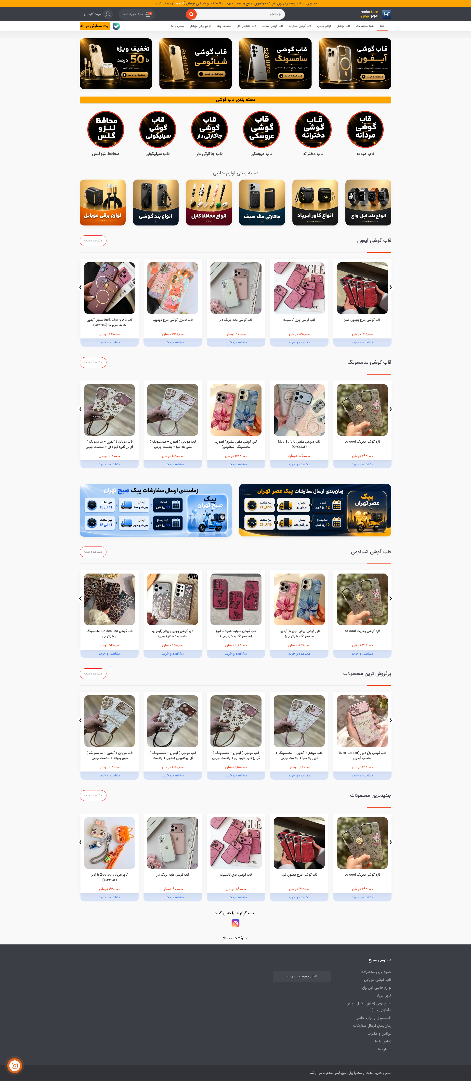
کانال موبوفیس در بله (302, 976)
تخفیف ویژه (224, 26)
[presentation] (391, 287)
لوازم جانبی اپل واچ (376, 988)
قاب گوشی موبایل (377, 980)
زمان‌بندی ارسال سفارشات (372, 1026)
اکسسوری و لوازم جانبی (373, 1018)
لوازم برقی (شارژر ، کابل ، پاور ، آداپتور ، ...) (369, 1006)
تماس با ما (177, 26)
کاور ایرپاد (383, 995)
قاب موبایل (343, 26)
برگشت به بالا (234, 938)
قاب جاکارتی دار (246, 26)
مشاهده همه (93, 240)
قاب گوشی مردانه (272, 26)
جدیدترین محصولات (375, 972)
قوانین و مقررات (379, 1034)
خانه (382, 26)
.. (174, 3)
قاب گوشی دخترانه (300, 26)
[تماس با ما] (14, 1065)
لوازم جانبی (324, 26)
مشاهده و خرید (362, 342)
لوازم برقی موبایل (200, 26)
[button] (136, 14)
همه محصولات (365, 26)
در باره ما (384, 1049)
